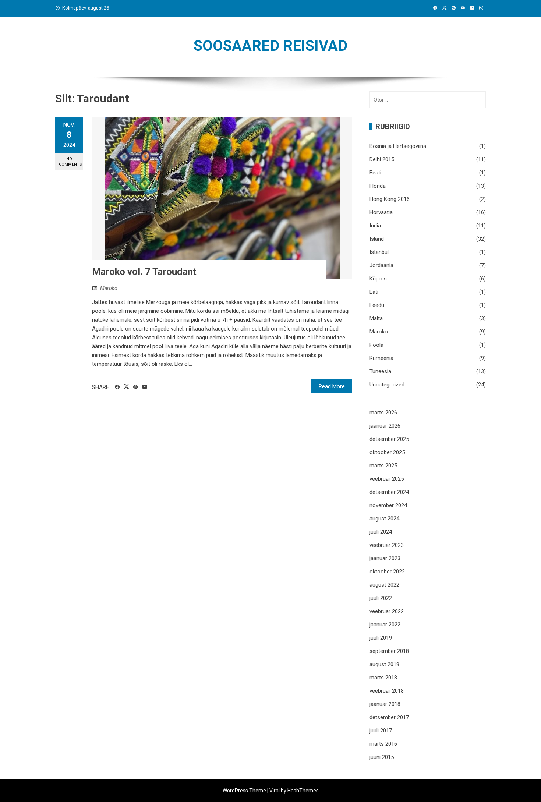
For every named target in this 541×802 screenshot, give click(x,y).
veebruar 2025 (386, 479)
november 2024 (388, 505)
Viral (274, 791)
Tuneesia (380, 371)
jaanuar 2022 (384, 624)
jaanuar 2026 (384, 426)
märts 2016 (383, 744)
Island (376, 239)
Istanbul (379, 252)
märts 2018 (383, 677)
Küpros (378, 278)
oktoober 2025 (387, 452)
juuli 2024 (380, 532)
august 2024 (384, 518)
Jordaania (381, 265)
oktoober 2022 (387, 571)
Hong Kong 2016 (389, 199)
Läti (373, 292)
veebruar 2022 (386, 611)
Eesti (375, 172)
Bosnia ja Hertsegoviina (397, 146)
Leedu (376, 305)
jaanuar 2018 (384, 704)
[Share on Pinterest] (135, 387)
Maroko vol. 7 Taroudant (144, 271)
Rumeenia (381, 358)
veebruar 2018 (386, 691)
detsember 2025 (389, 439)
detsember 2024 (389, 492)
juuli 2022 (380, 598)
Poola (376, 345)
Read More (332, 386)
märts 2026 (383, 412)
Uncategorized (386, 384)
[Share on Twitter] (126, 386)
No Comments (70, 161)
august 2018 (384, 664)
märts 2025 (383, 465)
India (375, 225)
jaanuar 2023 (384, 558)
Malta (376, 318)
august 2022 (384, 585)
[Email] (144, 387)
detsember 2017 (389, 717)
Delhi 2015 (381, 159)
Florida (377, 186)
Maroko (108, 288)
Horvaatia (381, 212)
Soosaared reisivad (270, 45)
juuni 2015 (381, 757)
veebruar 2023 (386, 545)
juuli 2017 (380, 730)
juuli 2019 (380, 638)
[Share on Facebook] (117, 387)
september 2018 (389, 651)
